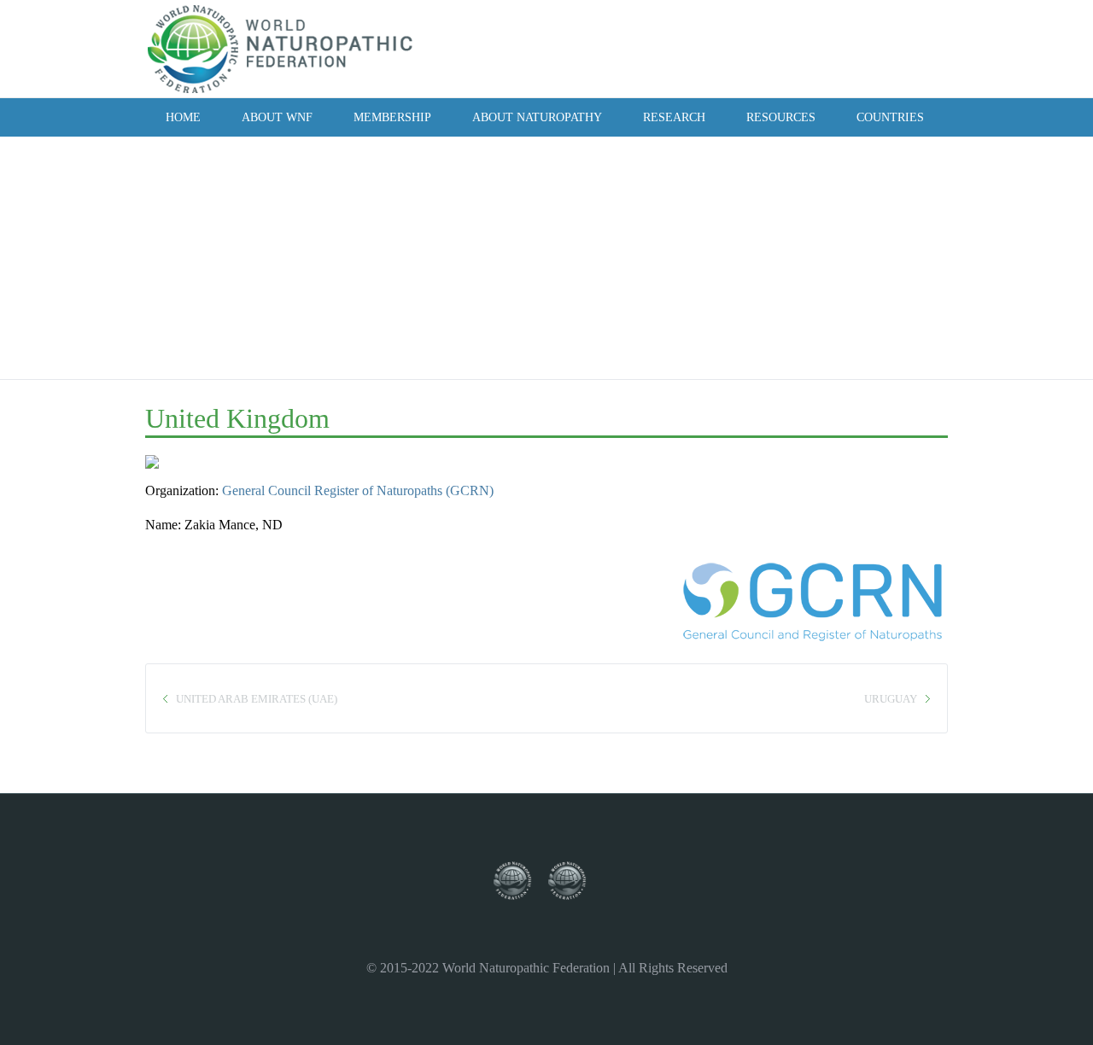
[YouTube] (865, 47)
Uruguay (890, 698)
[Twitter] (818, 47)
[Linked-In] (888, 47)
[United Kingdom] (168, 467)
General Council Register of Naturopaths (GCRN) (358, 490)
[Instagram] (841, 47)
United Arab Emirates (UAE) (256, 698)
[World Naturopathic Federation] (521, 881)
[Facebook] (795, 47)
